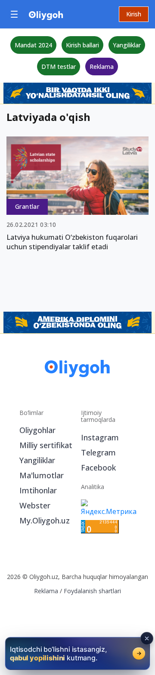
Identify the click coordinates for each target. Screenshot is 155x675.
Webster (34, 505)
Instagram (100, 437)
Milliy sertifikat (45, 445)
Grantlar (27, 206)
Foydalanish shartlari (92, 591)
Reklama (102, 66)
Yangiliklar (127, 45)
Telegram (98, 452)
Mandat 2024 (33, 45)
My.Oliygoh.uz (44, 520)
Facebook (98, 467)
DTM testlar (58, 66)
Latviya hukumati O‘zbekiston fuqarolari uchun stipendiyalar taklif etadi (72, 241)
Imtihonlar (38, 490)
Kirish (133, 14)
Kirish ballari (82, 45)
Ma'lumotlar (41, 475)
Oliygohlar (37, 430)
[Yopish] (146, 638)
